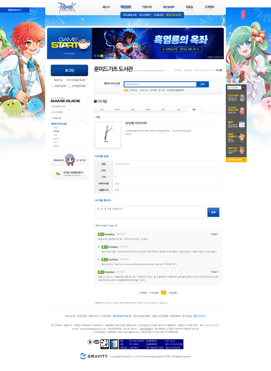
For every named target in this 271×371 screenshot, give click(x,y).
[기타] (193, 109)
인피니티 (144, 90)
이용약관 (81, 316)
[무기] (102, 109)
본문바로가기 (6, 1)
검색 (244, 87)
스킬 (69, 135)
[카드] (163, 109)
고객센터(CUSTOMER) (209, 7)
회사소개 (70, 316)
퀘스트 (69, 146)
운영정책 (175, 316)
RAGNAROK (66, 7)
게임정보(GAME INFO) (125, 7)
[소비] (178, 109)
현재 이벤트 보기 (112, 56)
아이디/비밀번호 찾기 (76, 80)
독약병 (153, 90)
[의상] (132, 109)
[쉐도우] (148, 109)
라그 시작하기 (145, 15)
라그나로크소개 (129, 15)
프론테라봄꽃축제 (175, 90)
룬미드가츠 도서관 (174, 15)
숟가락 (161, 90)
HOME (178, 70)
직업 (69, 127)
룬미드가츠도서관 (69, 123)
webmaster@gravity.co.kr (93, 328)
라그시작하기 (69, 112)
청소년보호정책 (141, 316)
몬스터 (69, 138)
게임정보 (188, 70)
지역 (69, 142)
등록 (213, 212)
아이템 (69, 131)
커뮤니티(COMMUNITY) (147, 7)
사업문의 (201, 316)
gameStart (69, 40)
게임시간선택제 (160, 316)
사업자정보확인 (146, 328)
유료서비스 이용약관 (99, 316)
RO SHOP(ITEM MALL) (169, 7)
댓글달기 (214, 234)
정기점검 (187, 316)
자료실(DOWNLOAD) (189, 7)
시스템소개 (158, 15)
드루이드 (133, 90)
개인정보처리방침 (121, 316)
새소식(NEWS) (106, 7)
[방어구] (117, 109)
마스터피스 (110, 234)
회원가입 (58, 80)
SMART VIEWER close (236, 160)
